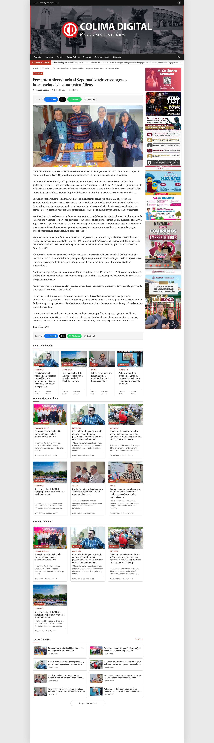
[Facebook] (179, 3)
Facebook (52, 99)
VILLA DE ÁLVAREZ (42, 428)
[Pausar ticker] (181, 62)
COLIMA (94, 370)
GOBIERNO (114, 428)
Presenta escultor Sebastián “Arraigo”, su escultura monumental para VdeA (48, 434)
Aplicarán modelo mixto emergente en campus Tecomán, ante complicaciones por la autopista (129, 378)
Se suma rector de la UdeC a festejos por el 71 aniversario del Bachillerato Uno (166, 63)
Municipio (48, 57)
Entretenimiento (102, 57)
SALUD (112, 486)
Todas (138, 639)
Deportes (87, 57)
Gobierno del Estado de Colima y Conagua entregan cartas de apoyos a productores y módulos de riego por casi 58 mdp (81, 63)
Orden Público (73, 57)
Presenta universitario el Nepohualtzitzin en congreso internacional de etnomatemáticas (66, 650)
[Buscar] (179, 57)
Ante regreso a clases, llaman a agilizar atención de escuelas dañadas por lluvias (101, 377)
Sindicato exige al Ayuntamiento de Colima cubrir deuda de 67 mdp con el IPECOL (87, 492)
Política (60, 57)
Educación (45, 69)
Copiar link (91, 99)
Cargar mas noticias (87, 703)
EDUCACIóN (38, 73)
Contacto (117, 57)
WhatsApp (76, 99)
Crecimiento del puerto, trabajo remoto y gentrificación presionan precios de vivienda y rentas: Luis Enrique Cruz (45, 380)
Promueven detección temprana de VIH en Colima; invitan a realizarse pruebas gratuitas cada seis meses (125, 493)
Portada (37, 57)
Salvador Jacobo (42, 90)
